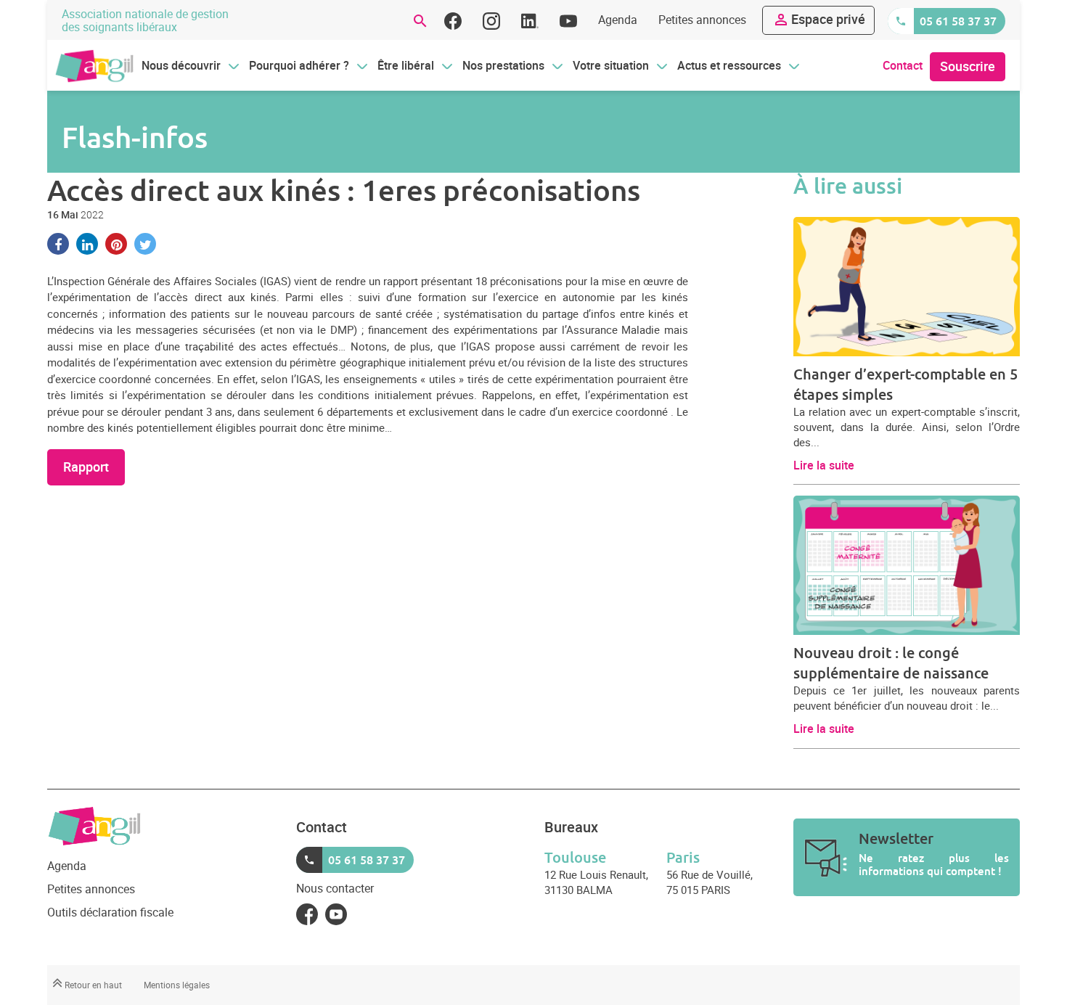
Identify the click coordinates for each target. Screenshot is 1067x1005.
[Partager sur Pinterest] (116, 244)
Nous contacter (335, 888)
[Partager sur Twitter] (145, 244)
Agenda (617, 20)
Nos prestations (503, 65)
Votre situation (611, 65)
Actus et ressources (729, 65)
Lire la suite (823, 465)
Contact (903, 65)
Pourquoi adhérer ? (299, 65)
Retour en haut (92, 984)
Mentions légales (177, 984)
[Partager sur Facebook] (58, 244)
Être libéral (405, 65)
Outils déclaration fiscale (110, 912)
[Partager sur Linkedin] (87, 244)
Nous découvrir (181, 65)
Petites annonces (702, 20)
